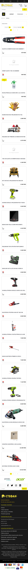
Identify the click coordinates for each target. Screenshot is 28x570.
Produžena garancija (5, 513)
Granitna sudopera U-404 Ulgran (11, 444)
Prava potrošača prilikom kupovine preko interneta (12, 535)
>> (17, 30)
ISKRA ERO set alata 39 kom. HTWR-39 (12, 268)
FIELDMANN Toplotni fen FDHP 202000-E (13, 246)
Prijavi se (24, 488)
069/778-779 (4, 521)
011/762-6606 (4, 523)
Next (26, 14)
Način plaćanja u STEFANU (7, 511)
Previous (6, 14)
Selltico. (14, 562)
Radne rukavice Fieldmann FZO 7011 (12, 114)
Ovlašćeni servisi (4, 541)
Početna (3, 18)
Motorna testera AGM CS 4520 (10, 466)
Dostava (3, 507)
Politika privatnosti (5, 533)
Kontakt (12, 14)
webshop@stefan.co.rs (6, 525)
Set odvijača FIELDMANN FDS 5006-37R (12, 180)
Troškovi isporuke (5, 509)
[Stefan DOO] (7, 5)
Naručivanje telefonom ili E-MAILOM (9, 531)
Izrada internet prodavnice (21, 560)
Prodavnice (20, 14)
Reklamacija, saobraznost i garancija (9, 537)
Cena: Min (17, 27)
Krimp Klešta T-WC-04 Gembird (10, 70)
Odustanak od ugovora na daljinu (8, 539)
